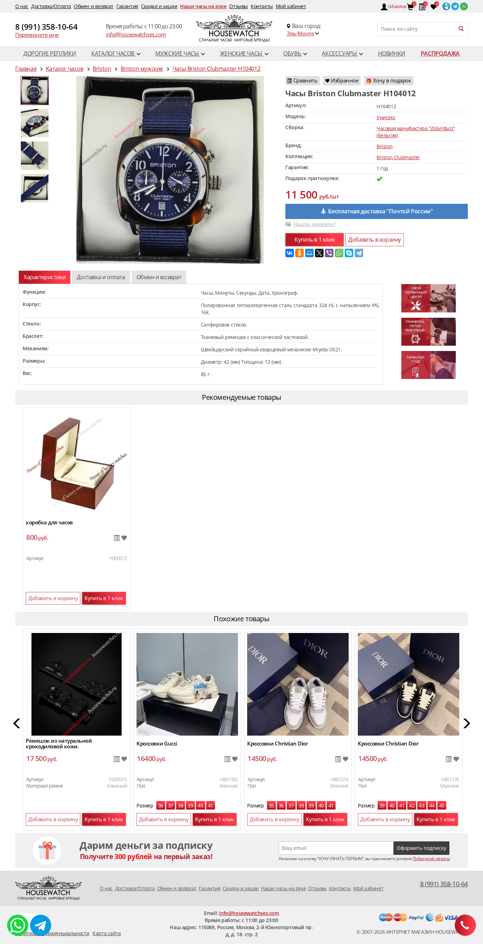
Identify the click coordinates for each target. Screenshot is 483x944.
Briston (384, 146)
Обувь (292, 53)
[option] (35, 90)
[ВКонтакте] (289, 253)
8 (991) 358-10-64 (46, 26)
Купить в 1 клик (314, 239)
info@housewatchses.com (136, 34)
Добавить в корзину (374, 239)
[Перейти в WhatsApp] (463, 4)
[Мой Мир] (309, 253)
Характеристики (44, 277)
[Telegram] (359, 253)
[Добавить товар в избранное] (124, 538)
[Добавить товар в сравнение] (117, 538)
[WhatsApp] (339, 253)
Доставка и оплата (101, 277)
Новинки (391, 53)
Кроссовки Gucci (156, 743)
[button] (17, 724)
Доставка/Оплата (51, 6)
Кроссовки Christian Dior (277, 743)
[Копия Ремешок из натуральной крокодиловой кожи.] (76, 683)
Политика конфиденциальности (52, 933)
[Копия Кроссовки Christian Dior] (298, 683)
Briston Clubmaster (398, 157)
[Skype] (349, 253)
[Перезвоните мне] (465, 925)
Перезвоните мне (37, 34)
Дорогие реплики (49, 53)
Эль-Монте (300, 33)
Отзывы (238, 6)
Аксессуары (340, 53)
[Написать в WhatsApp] (17, 925)
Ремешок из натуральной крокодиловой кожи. (59, 743)
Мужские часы (177, 53)
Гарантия (127, 6)
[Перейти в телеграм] (454, 4)
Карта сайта (107, 933)
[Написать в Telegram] (40, 925)
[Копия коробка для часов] (76, 462)
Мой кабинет (291, 6)
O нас (21, 6)
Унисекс (386, 117)
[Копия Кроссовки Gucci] (187, 683)
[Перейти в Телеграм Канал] (445, 4)
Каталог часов (113, 53)
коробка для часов (49, 522)
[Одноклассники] (299, 253)
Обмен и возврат (94, 6)
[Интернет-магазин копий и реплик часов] (241, 29)
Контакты (262, 6)
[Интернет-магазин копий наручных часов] (48, 887)
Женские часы (242, 53)
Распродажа (440, 53)
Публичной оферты (431, 859)
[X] (319, 253)
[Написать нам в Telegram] (25, 917)
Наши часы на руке (203, 6)
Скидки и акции (159, 6)
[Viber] (329, 253)
